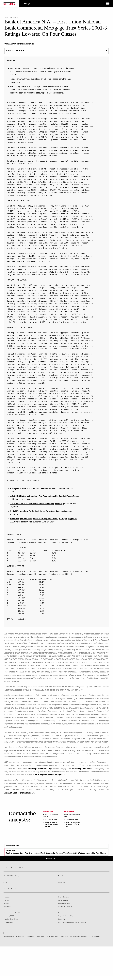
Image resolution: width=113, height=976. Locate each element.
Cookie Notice (30, 965)
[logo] (9, 3)
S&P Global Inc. (11, 917)
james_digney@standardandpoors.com (73, 824)
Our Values (7, 925)
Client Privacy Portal (52, 965)
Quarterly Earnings (64, 931)
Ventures (6, 931)
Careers (60, 941)
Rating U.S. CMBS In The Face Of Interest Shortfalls (33, 488)
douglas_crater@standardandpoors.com (51, 824)
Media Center (62, 904)
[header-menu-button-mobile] (107, 3)
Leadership (61, 947)
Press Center (7, 934)
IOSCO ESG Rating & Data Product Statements (72, 950)
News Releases (63, 928)
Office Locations (8, 950)
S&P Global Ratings (13, 896)
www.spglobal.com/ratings (40, 768)
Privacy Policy (40, 965)
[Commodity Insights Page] (58, 886)
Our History (7, 928)
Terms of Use (20, 965)
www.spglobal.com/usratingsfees (49, 775)
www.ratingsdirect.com (82, 768)
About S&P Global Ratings (11, 904)
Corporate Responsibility (65, 944)
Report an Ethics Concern (11, 947)
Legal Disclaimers (9, 965)
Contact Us (61, 911)
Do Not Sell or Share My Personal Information (73, 965)
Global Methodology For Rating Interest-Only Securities (34, 511)
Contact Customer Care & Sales (13, 941)
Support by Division (9, 944)
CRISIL (6, 911)
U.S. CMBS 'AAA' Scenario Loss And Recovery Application (36, 504)
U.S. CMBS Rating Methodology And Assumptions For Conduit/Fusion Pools (44, 496)
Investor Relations (63, 925)
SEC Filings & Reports (65, 934)
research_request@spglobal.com (19, 793)
